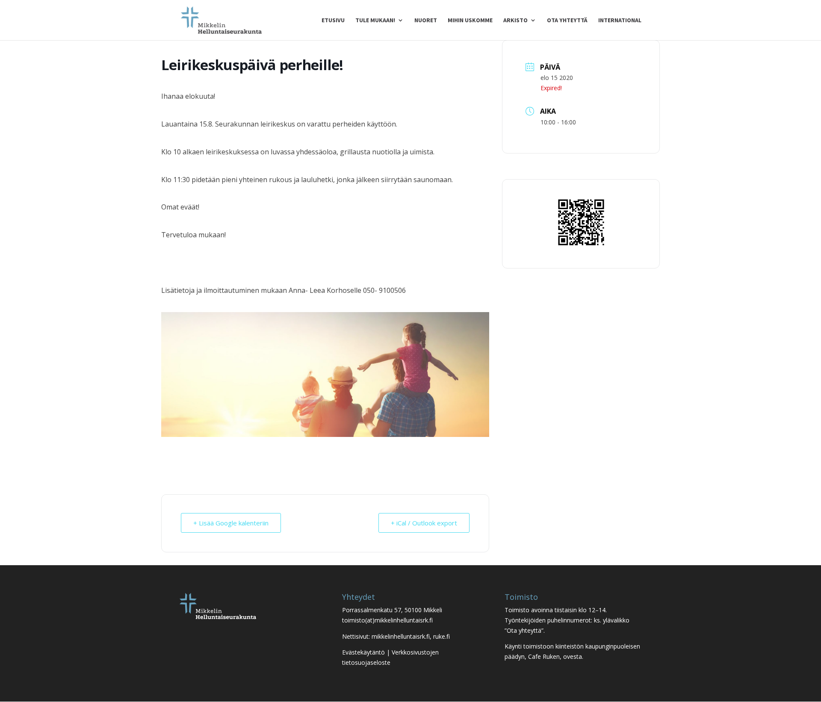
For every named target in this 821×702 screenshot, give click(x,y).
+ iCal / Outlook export (424, 523)
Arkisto (515, 20)
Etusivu (333, 20)
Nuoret (425, 20)
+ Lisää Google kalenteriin (231, 523)
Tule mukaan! (375, 20)
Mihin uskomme (470, 20)
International (619, 20)
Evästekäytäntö (363, 652)
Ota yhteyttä (567, 20)
